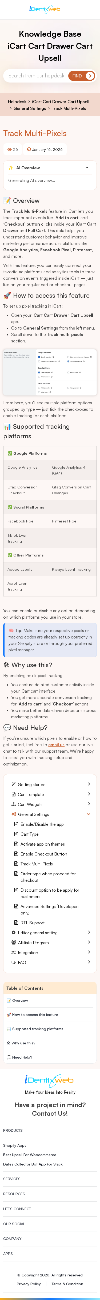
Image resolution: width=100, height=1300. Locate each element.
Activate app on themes (43, 844)
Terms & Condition (67, 1284)
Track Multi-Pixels (69, 108)
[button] (50, 168)
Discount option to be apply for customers (50, 893)
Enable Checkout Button (44, 854)
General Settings (30, 108)
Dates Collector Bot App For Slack (33, 1164)
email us (56, 744)
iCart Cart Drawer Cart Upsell (60, 101)
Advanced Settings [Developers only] (50, 910)
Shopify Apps (14, 1145)
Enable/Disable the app (42, 824)
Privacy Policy (29, 1284)
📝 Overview (17, 1000)
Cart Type (30, 834)
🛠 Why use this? (21, 1043)
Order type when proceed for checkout (48, 877)
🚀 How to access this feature (32, 1014)
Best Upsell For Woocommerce (29, 1154)
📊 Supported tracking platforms (35, 1028)
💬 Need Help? (19, 1057)
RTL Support (33, 922)
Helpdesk (17, 101)
